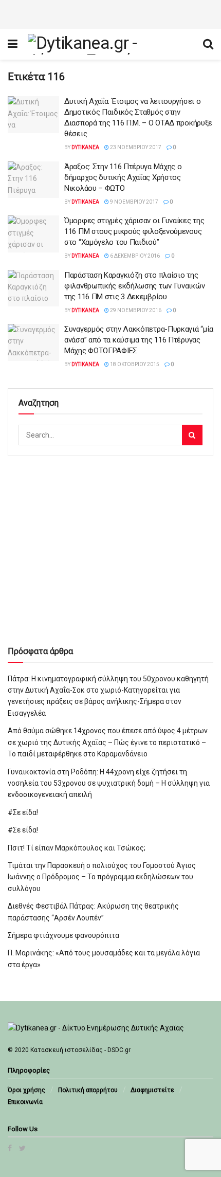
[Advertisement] (110, 13)
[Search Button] (192, 435)
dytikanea (85, 147)
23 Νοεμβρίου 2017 (135, 147)
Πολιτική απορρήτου (88, 1090)
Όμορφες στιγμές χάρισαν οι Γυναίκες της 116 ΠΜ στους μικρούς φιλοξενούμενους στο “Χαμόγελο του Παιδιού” (134, 231)
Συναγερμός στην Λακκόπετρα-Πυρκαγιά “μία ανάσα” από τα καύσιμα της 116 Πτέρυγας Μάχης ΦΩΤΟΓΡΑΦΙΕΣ (138, 339)
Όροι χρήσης (26, 1090)
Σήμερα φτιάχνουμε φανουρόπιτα (63, 935)
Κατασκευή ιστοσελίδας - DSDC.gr (80, 1050)
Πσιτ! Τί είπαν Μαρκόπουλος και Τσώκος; (76, 848)
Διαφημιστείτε (152, 1090)
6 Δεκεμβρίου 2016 (134, 256)
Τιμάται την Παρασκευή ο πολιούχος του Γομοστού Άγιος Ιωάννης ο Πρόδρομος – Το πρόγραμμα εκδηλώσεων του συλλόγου (102, 877)
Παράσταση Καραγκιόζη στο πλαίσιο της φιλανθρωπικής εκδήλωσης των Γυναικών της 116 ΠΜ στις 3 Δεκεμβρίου (134, 285)
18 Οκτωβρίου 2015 (134, 364)
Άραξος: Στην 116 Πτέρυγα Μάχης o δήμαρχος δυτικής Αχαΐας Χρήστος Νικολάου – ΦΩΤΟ (122, 177)
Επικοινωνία (25, 1102)
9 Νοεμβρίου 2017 (133, 202)
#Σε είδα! (23, 812)
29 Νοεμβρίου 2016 (135, 310)
